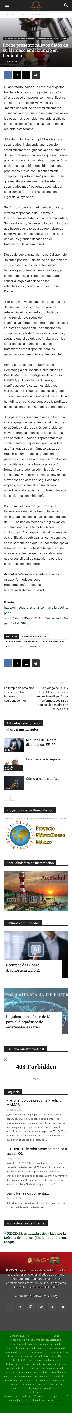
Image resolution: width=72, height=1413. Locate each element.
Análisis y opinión (9, 768)
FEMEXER (62, 1396)
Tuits (63, 38)
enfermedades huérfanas (35, 636)
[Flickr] (20, 1307)
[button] (6, 5)
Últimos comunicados (23, 923)
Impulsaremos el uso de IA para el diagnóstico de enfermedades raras (28, 1021)
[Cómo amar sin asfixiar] (14, 783)
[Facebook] (8, 75)
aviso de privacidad (40, 1335)
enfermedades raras (53, 641)
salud (8, 646)
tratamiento (35, 646)
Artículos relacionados (23, 723)
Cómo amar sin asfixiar (43, 778)
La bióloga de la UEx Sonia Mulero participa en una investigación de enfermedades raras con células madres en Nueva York (52, 698)
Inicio (5, 14)
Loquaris (13, 1092)
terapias (20, 646)
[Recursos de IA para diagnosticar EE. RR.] (14, 745)
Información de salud (48, 38)
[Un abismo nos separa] (14, 764)
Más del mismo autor (22, 729)
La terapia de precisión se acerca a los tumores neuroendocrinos (19, 694)
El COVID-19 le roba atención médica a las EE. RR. (36, 1151)
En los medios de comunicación (29, 14)
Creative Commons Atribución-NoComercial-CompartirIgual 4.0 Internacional (36, 1404)
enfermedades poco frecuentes (22, 641)
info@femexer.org (45, 1296)
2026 (7, 749)
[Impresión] (36, 75)
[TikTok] (41, 1307)
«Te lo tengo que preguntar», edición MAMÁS (34, 1102)
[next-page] (12, 798)
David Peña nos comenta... (27, 1193)
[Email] (26, 75)
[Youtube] (63, 1307)
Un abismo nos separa (43, 759)
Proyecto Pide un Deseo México (29, 810)
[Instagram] (31, 1307)
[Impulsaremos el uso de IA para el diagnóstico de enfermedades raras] (36, 1011)
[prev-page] (6, 798)
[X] (17, 75)
